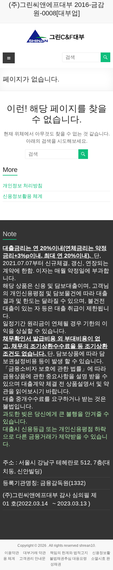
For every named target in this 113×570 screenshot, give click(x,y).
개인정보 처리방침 (22, 185)
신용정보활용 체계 (22, 196)
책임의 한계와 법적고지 (69, 553)
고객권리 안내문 (32, 558)
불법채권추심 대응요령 (68, 558)
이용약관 (12, 553)
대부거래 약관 (34, 553)
